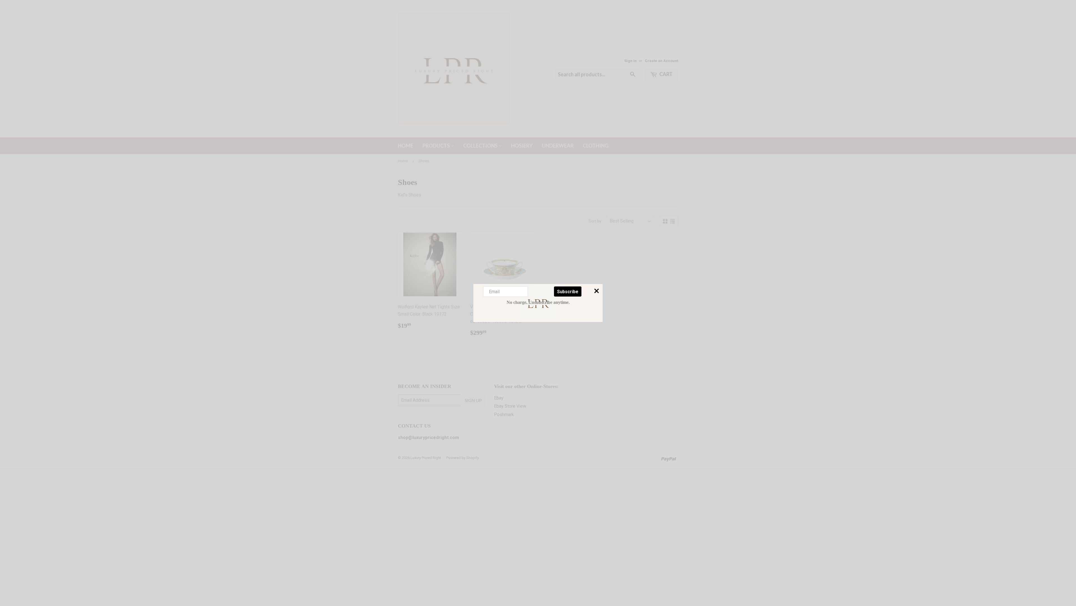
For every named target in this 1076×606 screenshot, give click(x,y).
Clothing (595, 146)
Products (437, 146)
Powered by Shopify (462, 458)
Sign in (630, 60)
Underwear (558, 146)
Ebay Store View (510, 406)
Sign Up (473, 400)
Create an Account (661, 60)
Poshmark (504, 414)
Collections (480, 146)
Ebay (499, 398)
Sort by (595, 221)
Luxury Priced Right (426, 458)
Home (405, 146)
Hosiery (522, 146)
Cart (665, 74)
